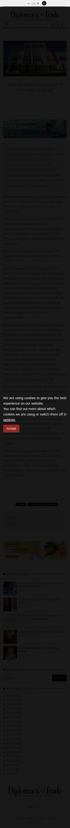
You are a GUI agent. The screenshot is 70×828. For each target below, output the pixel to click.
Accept (11, 428)
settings (9, 420)
